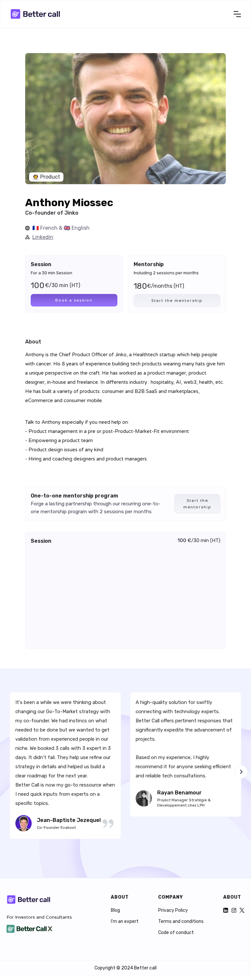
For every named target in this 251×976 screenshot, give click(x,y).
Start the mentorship (177, 300)
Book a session (73, 300)
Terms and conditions (181, 921)
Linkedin (42, 237)
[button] (237, 14)
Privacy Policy (173, 910)
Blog (115, 910)
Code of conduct (176, 932)
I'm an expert (125, 921)
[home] (36, 14)
